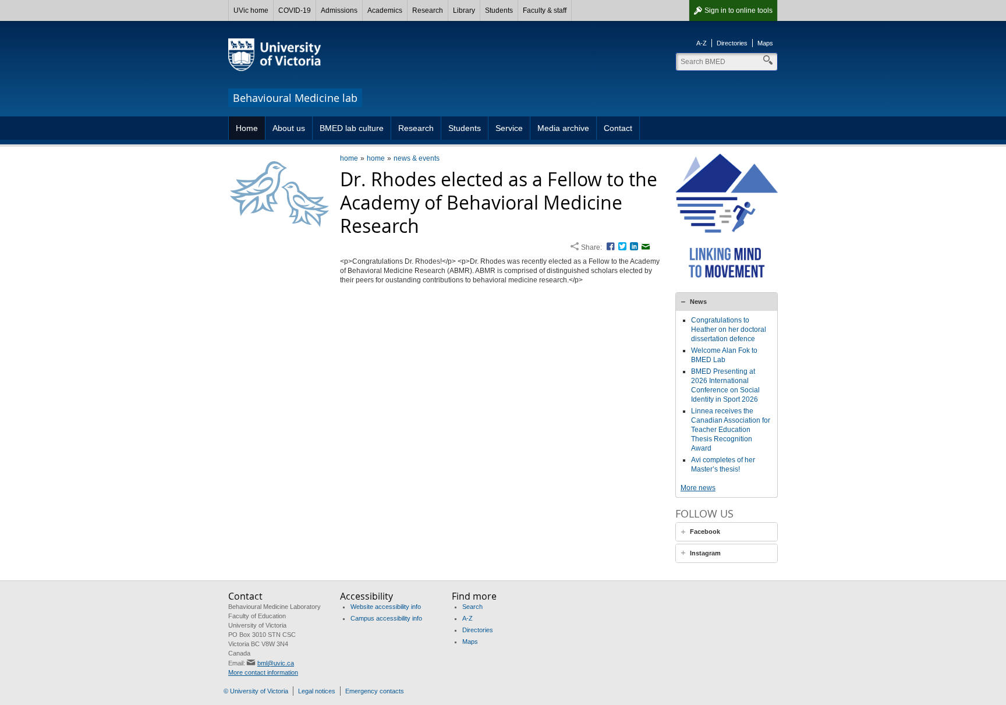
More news (698, 488)
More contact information (263, 672)
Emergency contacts (374, 691)
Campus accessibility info (386, 618)
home (349, 158)
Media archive (563, 128)
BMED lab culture (352, 128)
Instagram (705, 553)
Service (509, 128)
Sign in (738, 10)
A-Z (701, 43)
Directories (732, 43)
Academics (384, 10)
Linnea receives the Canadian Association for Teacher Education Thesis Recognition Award (730, 429)
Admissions (339, 10)
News (698, 301)
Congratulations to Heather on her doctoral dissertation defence (728, 329)
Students (499, 10)
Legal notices (316, 691)
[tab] (726, 301)
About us (288, 128)
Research (427, 10)
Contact (618, 128)
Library (464, 10)
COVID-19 (294, 10)
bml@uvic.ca (275, 663)
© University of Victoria (256, 691)
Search (472, 606)
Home (247, 128)
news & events (417, 158)
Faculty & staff (544, 10)
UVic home (250, 10)
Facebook (705, 531)
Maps (765, 43)
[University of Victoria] (274, 54)
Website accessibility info (385, 606)
